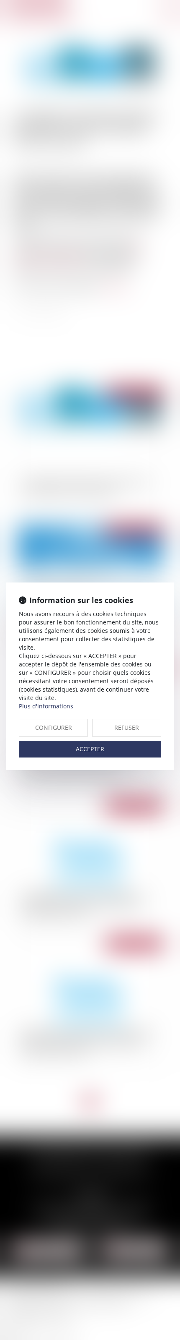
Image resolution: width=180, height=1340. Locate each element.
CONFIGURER (53, 727)
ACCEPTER (90, 749)
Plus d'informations (46, 706)
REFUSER (126, 727)
